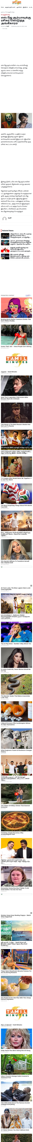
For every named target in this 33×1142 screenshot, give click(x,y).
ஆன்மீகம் (19, 7)
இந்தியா (25, 7)
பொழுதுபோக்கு (10, 12)
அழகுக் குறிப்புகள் (10, 7)
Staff (7, 26)
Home (2, 7)
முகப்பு (3, 12)
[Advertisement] (16, 47)
